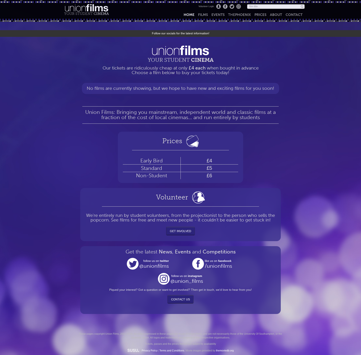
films (203, 15)
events (218, 15)
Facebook (225, 6)
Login (218, 6)
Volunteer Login (206, 6)
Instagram (238, 6)
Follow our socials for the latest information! (180, 33)
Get (180, 231)
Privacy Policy (150, 350)
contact (294, 15)
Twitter (232, 6)
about (276, 15)
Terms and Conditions (171, 350)
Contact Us (180, 299)
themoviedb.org (225, 350)
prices (260, 15)
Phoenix (239, 15)
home (189, 15)
